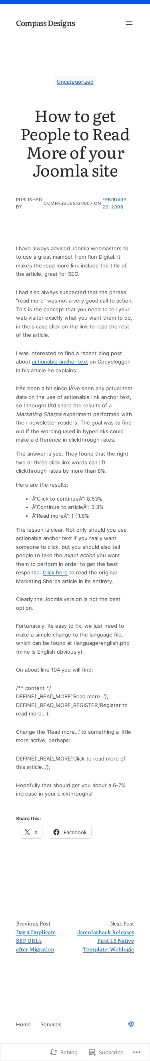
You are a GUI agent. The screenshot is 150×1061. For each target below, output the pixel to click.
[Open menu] (129, 23)
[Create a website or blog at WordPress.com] (131, 1025)
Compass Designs (45, 22)
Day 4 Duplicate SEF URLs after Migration (36, 940)
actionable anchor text (60, 361)
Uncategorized (75, 82)
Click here (55, 572)
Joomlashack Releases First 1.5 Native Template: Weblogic (105, 940)
